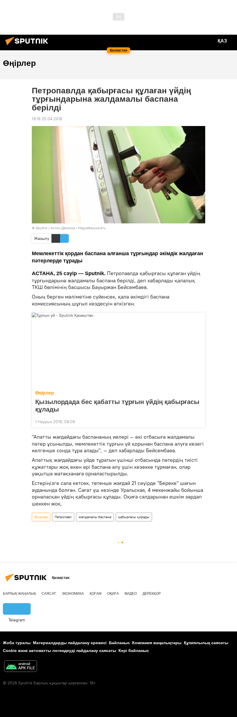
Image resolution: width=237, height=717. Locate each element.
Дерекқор (151, 594)
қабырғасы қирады (133, 517)
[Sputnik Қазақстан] (28, 46)
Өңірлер (44, 392)
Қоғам (95, 594)
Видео (131, 594)
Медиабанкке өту (91, 228)
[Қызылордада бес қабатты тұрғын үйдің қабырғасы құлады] (118, 350)
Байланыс (119, 642)
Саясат (49, 594)
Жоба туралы (17, 642)
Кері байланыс (133, 650)
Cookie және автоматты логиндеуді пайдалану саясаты (59, 650)
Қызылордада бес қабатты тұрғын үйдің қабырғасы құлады (117, 405)
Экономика (73, 594)
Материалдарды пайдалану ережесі (70, 642)
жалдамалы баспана (95, 517)
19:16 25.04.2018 (47, 118)
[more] (198, 421)
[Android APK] (20, 666)
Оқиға (113, 594)
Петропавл (63, 517)
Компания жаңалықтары (157, 642)
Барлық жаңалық (19, 594)
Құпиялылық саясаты (206, 642)
